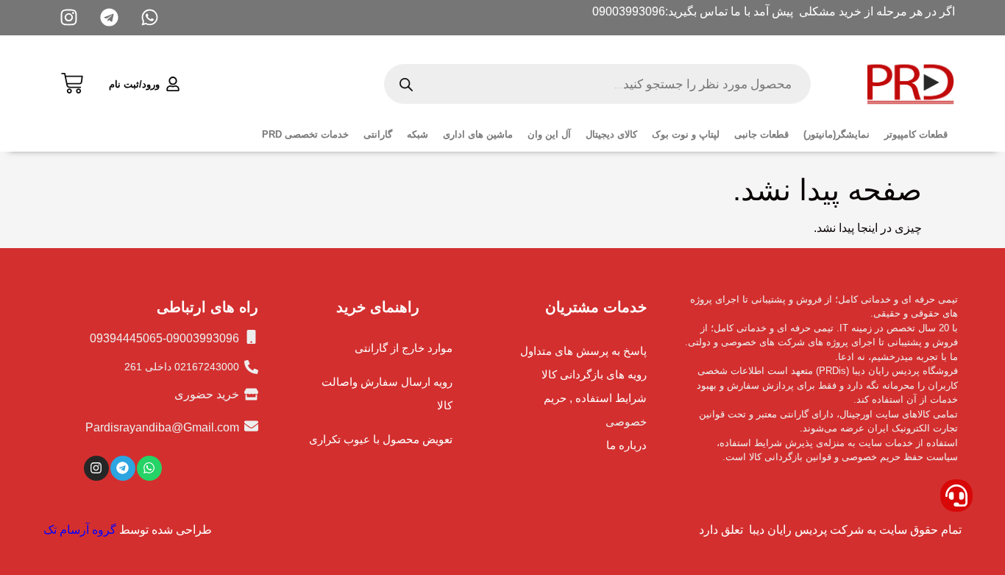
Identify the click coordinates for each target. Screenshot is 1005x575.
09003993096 (628, 11)
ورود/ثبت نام (134, 84)
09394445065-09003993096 (164, 338)
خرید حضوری (206, 394)
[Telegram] (122, 468)
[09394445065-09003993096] (251, 337)
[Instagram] (96, 468)
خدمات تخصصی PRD (305, 134)
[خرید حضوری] (251, 394)
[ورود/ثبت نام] (173, 84)
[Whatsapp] (149, 468)
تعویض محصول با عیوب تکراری (380, 439)
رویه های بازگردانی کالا (594, 374)
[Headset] (956, 495)
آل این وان (549, 134)
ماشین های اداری (478, 134)
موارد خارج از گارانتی (403, 348)
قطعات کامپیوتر (916, 134)
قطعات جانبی (761, 134)
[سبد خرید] (72, 81)
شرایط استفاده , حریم (595, 398)
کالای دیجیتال (611, 134)
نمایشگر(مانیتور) (836, 134)
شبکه (417, 134)
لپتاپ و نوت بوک (686, 134)
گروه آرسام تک (79, 529)
